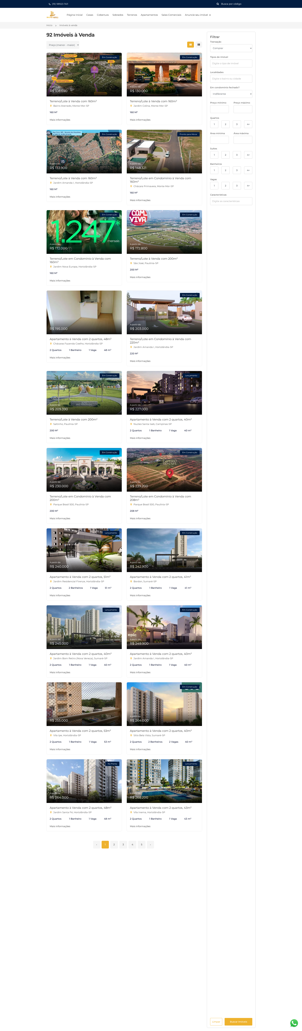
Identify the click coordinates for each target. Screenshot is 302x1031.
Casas (89, 14)
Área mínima (217, 133)
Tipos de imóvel (219, 57)
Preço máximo (242, 102)
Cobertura (103, 14)
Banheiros (216, 164)
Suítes (213, 148)
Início (49, 25)
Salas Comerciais (171, 14)
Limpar (216, 1021)
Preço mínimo (218, 102)
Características (218, 194)
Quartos (214, 118)
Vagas (213, 179)
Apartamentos (149, 14)
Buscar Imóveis (238, 1021)
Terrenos (132, 14)
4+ (248, 124)
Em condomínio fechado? (225, 87)
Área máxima (241, 133)
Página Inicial (75, 14)
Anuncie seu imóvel (197, 14)
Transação (215, 41)
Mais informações (60, 119)
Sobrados (117, 14)
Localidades (217, 72)
